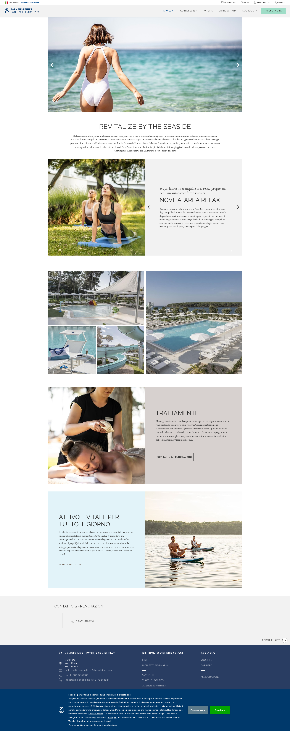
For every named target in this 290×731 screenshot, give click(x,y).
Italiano (13, 2)
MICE (145, 660)
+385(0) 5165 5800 (85, 620)
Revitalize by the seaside (145, 126)
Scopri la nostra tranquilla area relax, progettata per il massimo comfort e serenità (193, 190)
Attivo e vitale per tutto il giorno (89, 520)
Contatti (148, 674)
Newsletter (229, 2)
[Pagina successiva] (238, 65)
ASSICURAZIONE (210, 677)
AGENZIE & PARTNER (154, 685)
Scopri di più (68, 564)
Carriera (206, 665)
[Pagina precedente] (51, 65)
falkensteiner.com (30, 2)
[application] (145, 710)
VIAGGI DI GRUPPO (153, 680)
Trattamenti (176, 413)
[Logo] (23, 11)
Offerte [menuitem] (208, 11)
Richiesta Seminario (155, 665)
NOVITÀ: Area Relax (190, 199)
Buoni (246, 2)
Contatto (281, 2)
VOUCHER (206, 660)
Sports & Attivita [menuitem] (227, 11)
